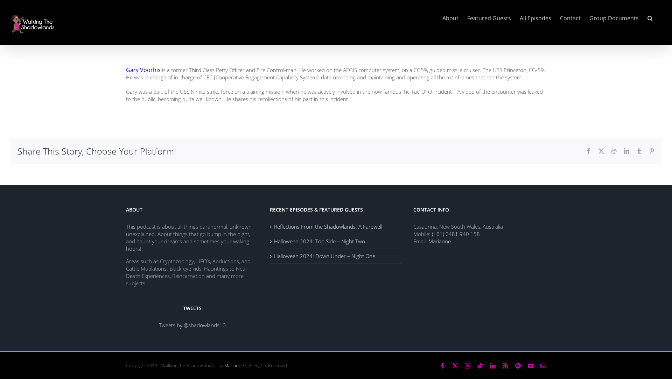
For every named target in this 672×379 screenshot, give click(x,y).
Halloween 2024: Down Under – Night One (324, 255)
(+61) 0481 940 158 (456, 233)
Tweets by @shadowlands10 (192, 325)
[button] (650, 18)
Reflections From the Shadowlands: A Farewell (328, 226)
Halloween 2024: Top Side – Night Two (319, 241)
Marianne (439, 241)
